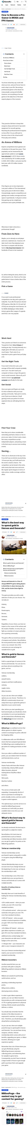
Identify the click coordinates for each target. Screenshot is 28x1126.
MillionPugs (7, 719)
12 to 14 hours (17, 345)
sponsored (5, 11)
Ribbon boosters (9, 575)
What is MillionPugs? (9, 566)
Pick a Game (7, 63)
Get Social (7, 71)
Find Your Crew (8, 74)
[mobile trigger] (25, 1)
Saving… (5, 77)
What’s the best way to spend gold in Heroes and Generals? (13, 569)
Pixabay (6, 293)
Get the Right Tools (9, 68)
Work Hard (7, 66)
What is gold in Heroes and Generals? (13, 563)
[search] (15, 1)
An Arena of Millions (8, 57)
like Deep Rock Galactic (13, 248)
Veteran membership (10, 573)
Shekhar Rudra (10, 27)
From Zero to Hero (8, 60)
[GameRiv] (6, 1)
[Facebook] (25, 503)
